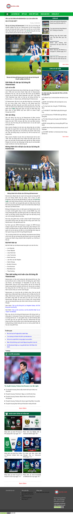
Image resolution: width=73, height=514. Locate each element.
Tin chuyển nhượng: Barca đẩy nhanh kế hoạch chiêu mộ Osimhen (21, 390)
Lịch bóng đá (15, 14)
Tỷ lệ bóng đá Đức (27, 497)
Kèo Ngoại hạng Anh (27, 492)
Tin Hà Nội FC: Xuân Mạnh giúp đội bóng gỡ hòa (54, 111)
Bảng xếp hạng (33, 14)
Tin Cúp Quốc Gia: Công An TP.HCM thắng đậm (54, 107)
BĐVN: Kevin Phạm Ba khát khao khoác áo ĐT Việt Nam (55, 128)
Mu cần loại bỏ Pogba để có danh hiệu (17, 333)
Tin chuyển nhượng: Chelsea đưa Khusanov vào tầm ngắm (21, 386)
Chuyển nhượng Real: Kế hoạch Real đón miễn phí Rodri (21, 403)
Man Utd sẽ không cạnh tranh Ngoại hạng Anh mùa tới (22, 342)
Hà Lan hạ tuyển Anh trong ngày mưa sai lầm (19, 339)
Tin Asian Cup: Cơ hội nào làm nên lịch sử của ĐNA (55, 98)
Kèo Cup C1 (25, 499)
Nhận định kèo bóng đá (42, 492)
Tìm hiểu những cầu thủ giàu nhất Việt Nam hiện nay (54, 120)
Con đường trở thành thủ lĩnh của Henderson (19, 336)
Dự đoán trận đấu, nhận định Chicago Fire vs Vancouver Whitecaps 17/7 (32, 455)
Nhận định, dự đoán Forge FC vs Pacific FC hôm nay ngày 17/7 (13, 475)
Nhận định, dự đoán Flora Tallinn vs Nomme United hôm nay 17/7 (13, 455)
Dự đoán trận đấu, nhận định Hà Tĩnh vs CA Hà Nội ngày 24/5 (54, 93)
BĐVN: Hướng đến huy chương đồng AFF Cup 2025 (55, 124)
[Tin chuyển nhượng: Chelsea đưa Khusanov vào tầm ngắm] (22, 370)
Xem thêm (22, 408)
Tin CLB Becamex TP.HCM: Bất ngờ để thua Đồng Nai (54, 115)
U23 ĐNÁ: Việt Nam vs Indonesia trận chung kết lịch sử (54, 132)
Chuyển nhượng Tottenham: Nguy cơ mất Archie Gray (21, 394)
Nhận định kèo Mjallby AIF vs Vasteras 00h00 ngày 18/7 (32, 432)
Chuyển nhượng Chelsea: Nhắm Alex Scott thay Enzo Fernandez (20, 397)
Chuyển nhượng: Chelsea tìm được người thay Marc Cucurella (23, 401)
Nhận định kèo (45, 14)
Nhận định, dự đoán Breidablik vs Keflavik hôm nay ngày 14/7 (32, 475)
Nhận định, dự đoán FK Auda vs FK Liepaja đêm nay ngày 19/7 (13, 432)
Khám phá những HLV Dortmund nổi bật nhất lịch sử (58, 44)
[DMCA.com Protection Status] (59, 507)
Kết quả (24, 14)
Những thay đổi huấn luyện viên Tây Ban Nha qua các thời (58, 37)
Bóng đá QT (55, 14)
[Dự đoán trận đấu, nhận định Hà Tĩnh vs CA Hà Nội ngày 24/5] (55, 80)
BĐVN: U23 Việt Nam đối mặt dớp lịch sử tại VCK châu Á (54, 102)
